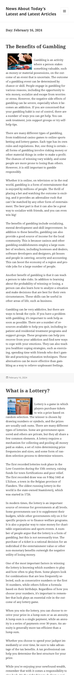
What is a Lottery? (28, 390)
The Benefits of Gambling (36, 46)
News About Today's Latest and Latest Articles (31, 11)
